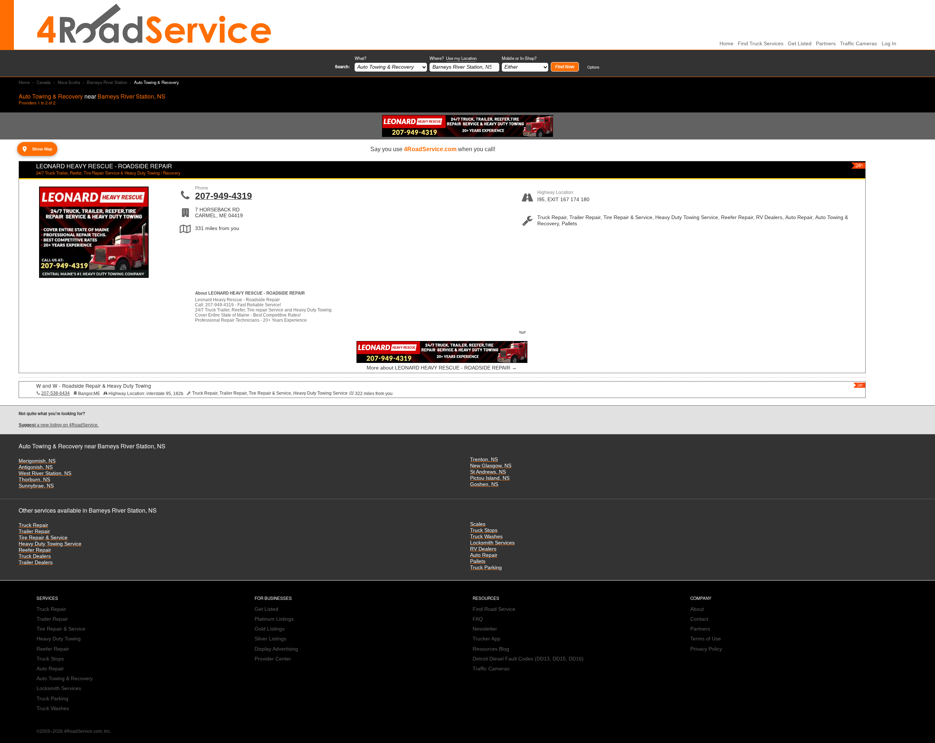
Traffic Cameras (858, 43)
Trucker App (486, 638)
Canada (43, 82)
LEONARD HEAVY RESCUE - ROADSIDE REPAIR (104, 166)
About (697, 609)
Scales (477, 524)
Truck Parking (486, 567)
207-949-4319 (223, 196)
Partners (826, 43)
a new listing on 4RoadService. (59, 425)
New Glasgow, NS (490, 465)
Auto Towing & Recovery (65, 678)
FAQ (478, 619)
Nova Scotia (69, 82)
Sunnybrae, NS (36, 486)
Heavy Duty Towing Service (50, 544)
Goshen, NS (484, 484)
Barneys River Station (107, 82)
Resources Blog (491, 649)
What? (360, 58)
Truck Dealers (35, 556)
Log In (889, 43)
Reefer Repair (35, 550)
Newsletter (485, 629)
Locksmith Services (492, 542)
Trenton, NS (484, 459)
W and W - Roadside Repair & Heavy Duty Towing (93, 385)
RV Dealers (483, 549)
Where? (453, 58)
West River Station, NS (45, 473)
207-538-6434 (55, 393)
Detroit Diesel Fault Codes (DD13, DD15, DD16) (528, 659)
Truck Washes (486, 536)
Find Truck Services (760, 43)
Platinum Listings (274, 619)
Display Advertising (276, 649)
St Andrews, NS (488, 472)
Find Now (564, 67)
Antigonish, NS (36, 467)
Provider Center (273, 659)
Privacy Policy (706, 649)
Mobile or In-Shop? (519, 58)
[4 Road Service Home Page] (154, 25)
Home (24, 82)
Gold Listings (270, 629)
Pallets (477, 561)
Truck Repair (33, 525)
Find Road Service (494, 609)
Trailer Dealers (36, 562)
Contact (699, 619)
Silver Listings (270, 638)
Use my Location (461, 58)
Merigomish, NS (37, 461)
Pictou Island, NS (490, 478)
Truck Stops (483, 530)
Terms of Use (705, 638)
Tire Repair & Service (43, 537)
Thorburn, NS (34, 479)
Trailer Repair (34, 531)
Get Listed (800, 43)
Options (593, 67)
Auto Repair (483, 555)
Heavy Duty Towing (59, 638)
